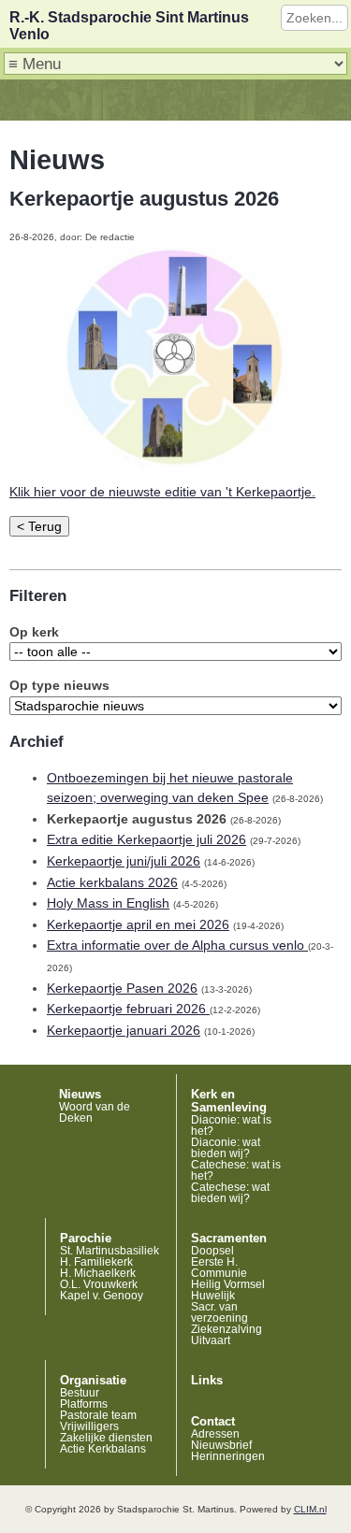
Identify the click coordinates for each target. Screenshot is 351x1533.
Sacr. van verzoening (219, 1312)
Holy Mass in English (108, 902)
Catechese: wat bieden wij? (230, 1193)
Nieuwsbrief (221, 1445)
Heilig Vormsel (228, 1284)
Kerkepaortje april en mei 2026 (138, 924)
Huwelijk (213, 1295)
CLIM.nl (310, 1509)
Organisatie (93, 1380)
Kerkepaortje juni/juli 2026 (123, 860)
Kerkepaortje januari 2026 (123, 1030)
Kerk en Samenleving (229, 1101)
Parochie (85, 1238)
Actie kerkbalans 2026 (112, 882)
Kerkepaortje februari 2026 (128, 1008)
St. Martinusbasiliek (109, 1250)
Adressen (215, 1434)
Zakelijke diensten (106, 1437)
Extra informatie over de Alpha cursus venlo (177, 945)
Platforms (84, 1404)
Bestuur (79, 1392)
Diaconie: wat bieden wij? (225, 1148)
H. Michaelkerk (98, 1273)
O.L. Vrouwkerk (99, 1284)
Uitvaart (210, 1340)
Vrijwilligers (89, 1426)
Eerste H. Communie (219, 1267)
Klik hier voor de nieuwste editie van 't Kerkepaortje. (162, 491)
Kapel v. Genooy (101, 1295)
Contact (213, 1421)
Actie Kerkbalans (103, 1448)
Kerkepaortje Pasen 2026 (122, 988)
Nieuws (80, 1094)
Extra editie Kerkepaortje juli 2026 (146, 839)
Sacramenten (229, 1238)
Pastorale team (98, 1415)
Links (207, 1380)
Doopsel (212, 1250)
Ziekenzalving (226, 1329)
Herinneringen (228, 1456)
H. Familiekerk (96, 1262)
